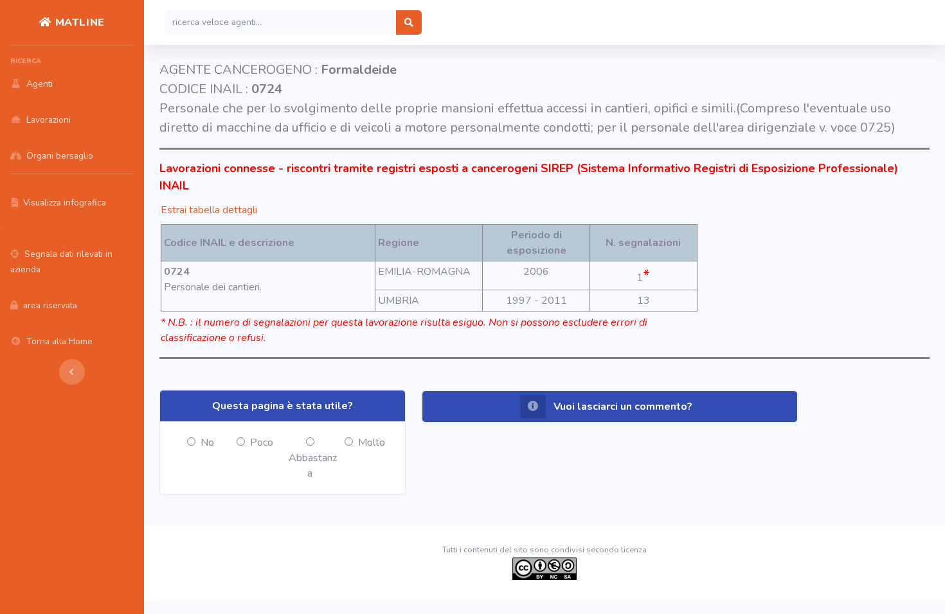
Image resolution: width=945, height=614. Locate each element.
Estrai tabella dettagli (209, 210)
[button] (610, 406)
